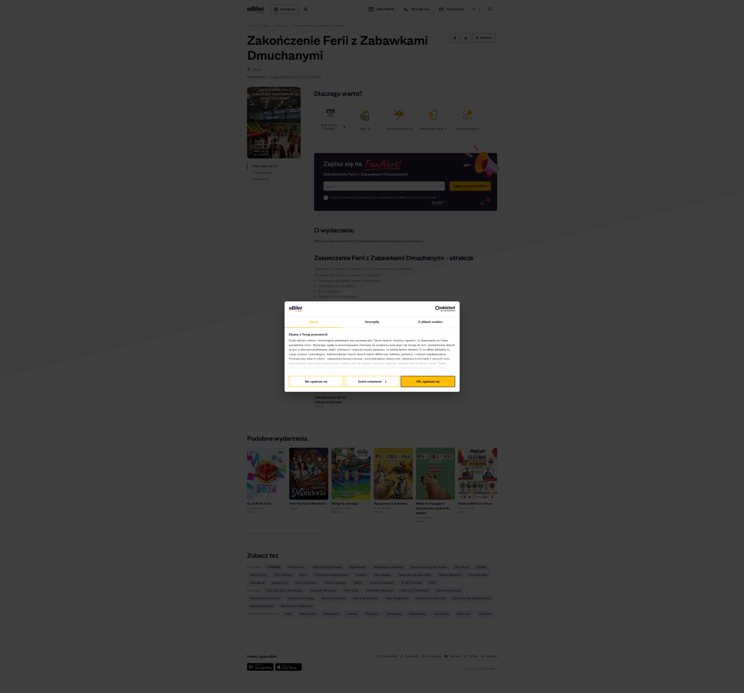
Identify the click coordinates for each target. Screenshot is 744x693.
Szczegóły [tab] (372, 321)
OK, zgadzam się (427, 381)
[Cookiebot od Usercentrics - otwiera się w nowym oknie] (438, 309)
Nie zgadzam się (316, 381)
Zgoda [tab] (313, 321)
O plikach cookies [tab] (430, 321)
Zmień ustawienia (370, 381)
